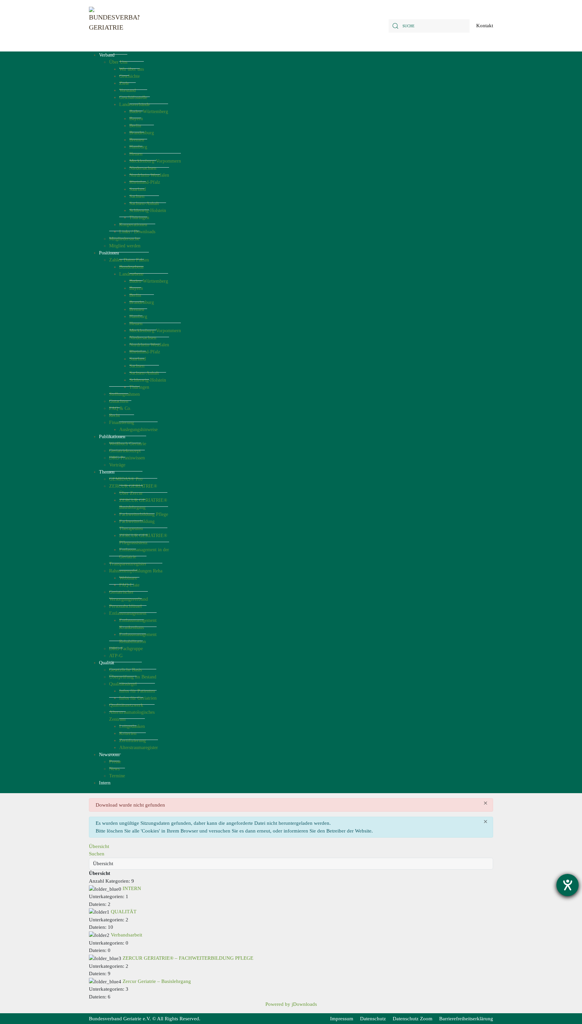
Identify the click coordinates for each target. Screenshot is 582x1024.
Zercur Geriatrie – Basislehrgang (157, 981)
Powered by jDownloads (291, 1004)
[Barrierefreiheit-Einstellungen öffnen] (567, 885)
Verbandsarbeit (126, 935)
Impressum (341, 1018)
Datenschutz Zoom (412, 1018)
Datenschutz (373, 1018)
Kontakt (484, 25)
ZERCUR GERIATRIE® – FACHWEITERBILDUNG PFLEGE (188, 958)
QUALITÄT (123, 911)
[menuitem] (107, 55)
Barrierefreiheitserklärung (466, 1018)
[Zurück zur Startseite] (114, 26)
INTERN (132, 888)
